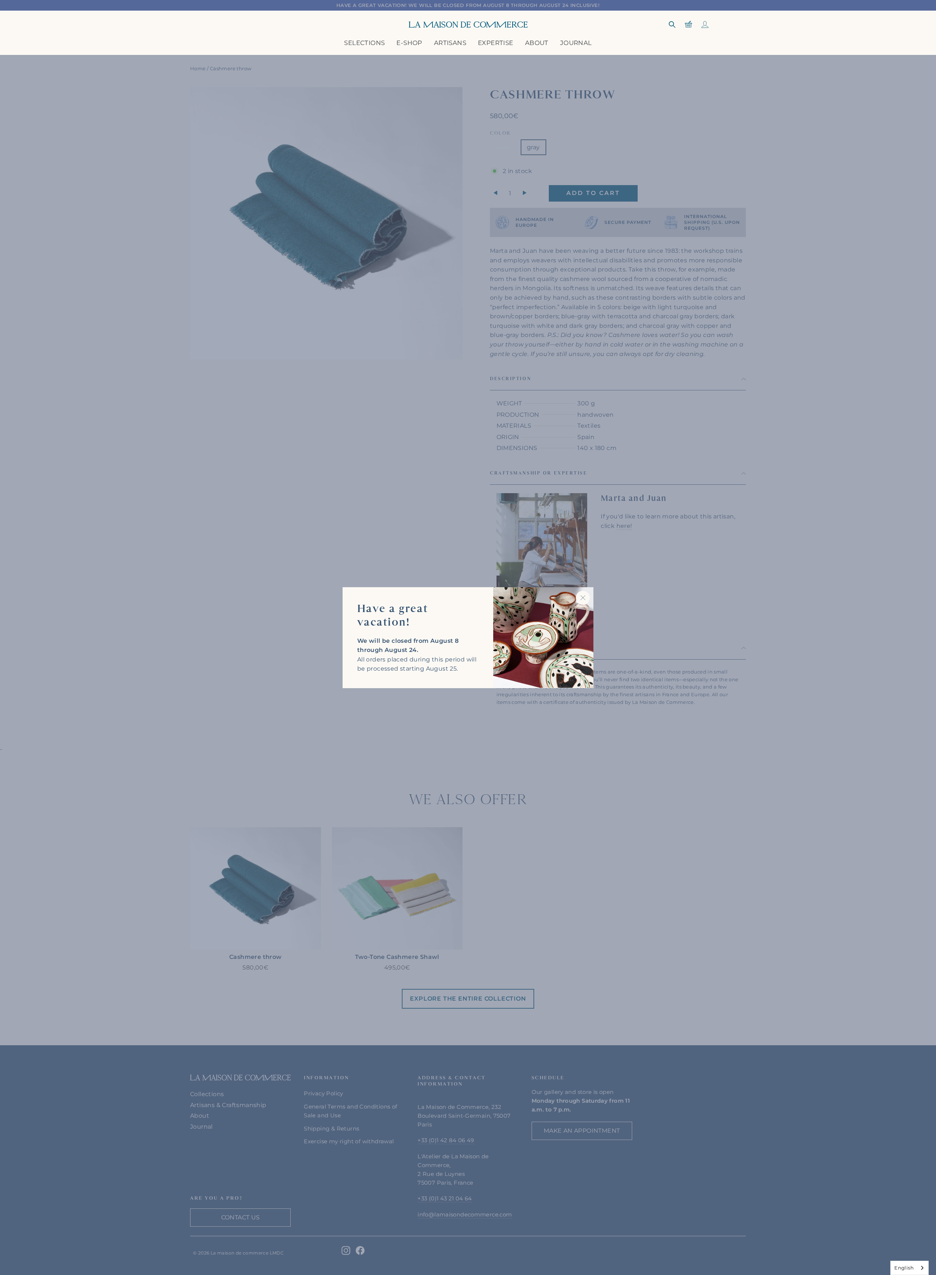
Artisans (450, 42)
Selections (364, 42)
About (536, 42)
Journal (576, 42)
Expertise (495, 42)
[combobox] (909, 1268)
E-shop (409, 42)
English (904, 1268)
